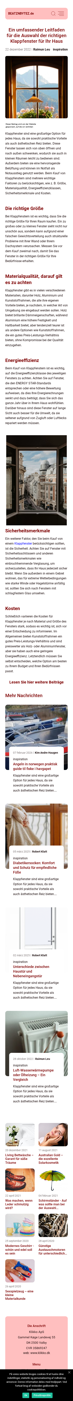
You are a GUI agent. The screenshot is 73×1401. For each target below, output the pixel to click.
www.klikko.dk (40, 1353)
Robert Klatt (39, 851)
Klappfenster (23, 543)
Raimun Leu (41, 49)
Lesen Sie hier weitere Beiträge (36, 682)
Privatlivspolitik (42, 1395)
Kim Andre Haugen (46, 752)
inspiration (60, 49)
